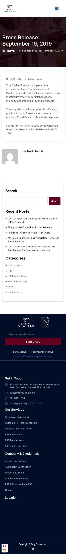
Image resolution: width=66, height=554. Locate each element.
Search (11, 191)
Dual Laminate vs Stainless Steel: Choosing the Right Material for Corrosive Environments (31, 248)
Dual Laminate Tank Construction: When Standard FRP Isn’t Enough (33, 220)
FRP (10, 271)
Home (11, 50)
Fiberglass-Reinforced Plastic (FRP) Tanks (29, 232)
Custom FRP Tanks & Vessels (21, 422)
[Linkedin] (33, 549)
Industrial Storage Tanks (18, 428)
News (10, 286)
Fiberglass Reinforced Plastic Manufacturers (30, 227)
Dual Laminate (15, 265)
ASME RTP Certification (18, 466)
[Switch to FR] (5, 546)
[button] (57, 8)
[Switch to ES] (5, 550)
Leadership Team (14, 472)
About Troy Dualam (15, 461)
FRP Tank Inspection (16, 446)
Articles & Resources (16, 478)
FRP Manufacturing (17, 276)
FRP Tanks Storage (17, 281)
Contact (9, 490)
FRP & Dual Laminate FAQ (19, 484)
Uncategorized (15, 292)
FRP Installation (13, 434)
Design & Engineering (17, 417)
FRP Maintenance (14, 440)
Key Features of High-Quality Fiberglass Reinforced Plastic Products (33, 240)
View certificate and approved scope (32, 356)
